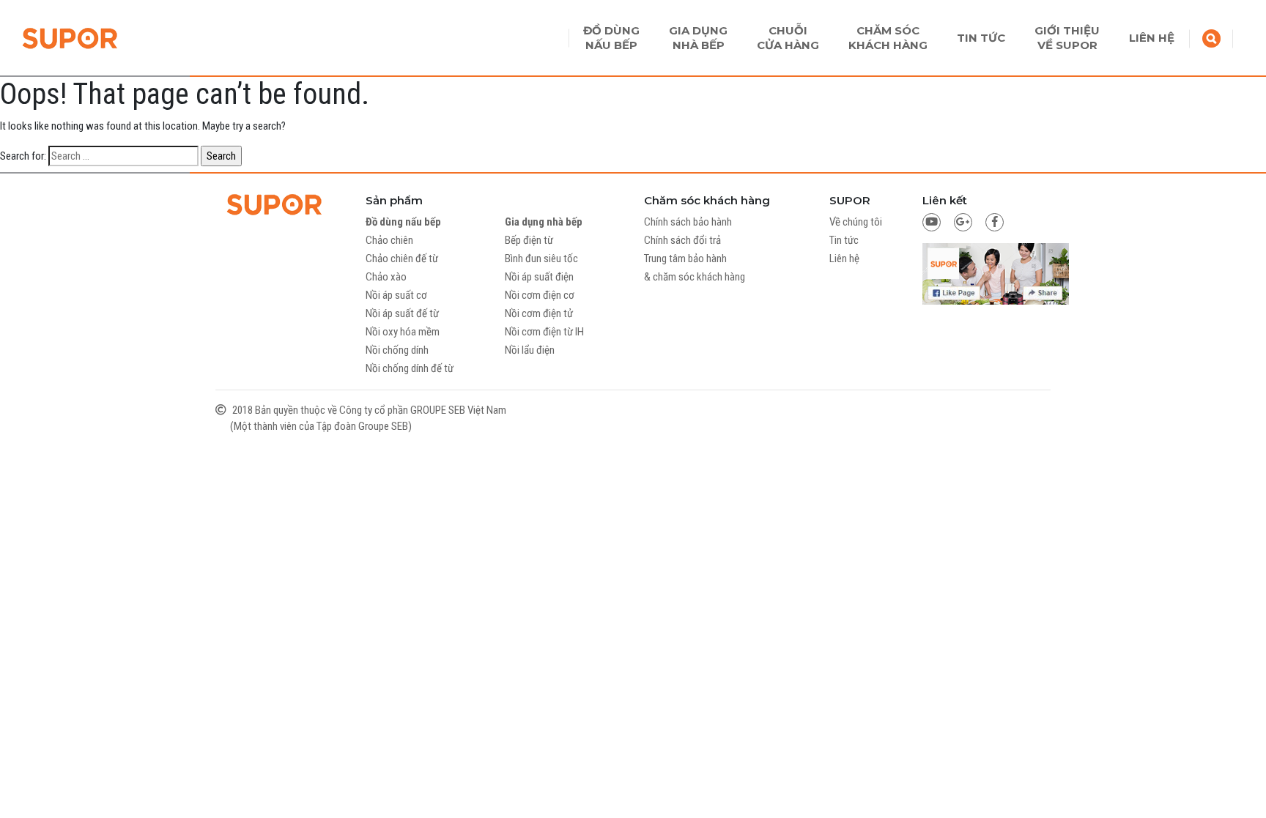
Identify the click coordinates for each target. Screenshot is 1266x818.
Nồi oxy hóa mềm (403, 331)
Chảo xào (386, 276)
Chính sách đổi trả (682, 240)
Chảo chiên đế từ (402, 258)
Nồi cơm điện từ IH (544, 331)
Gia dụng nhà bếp (543, 221)
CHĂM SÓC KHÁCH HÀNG (888, 37)
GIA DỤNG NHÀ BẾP (698, 37)
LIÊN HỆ (1151, 38)
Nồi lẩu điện (530, 350)
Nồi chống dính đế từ (410, 368)
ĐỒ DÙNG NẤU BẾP (611, 37)
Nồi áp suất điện (539, 276)
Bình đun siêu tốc (541, 258)
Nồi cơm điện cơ (539, 295)
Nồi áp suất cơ (396, 295)
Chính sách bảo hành (688, 221)
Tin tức (844, 240)
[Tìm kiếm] (1211, 37)
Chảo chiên (389, 240)
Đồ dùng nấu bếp (403, 221)
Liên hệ (844, 258)
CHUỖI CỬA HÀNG (788, 37)
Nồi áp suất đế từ (402, 313)
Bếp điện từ (529, 240)
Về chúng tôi (855, 221)
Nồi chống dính (397, 350)
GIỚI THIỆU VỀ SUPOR (1067, 37)
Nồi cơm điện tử (539, 313)
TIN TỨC (981, 38)
